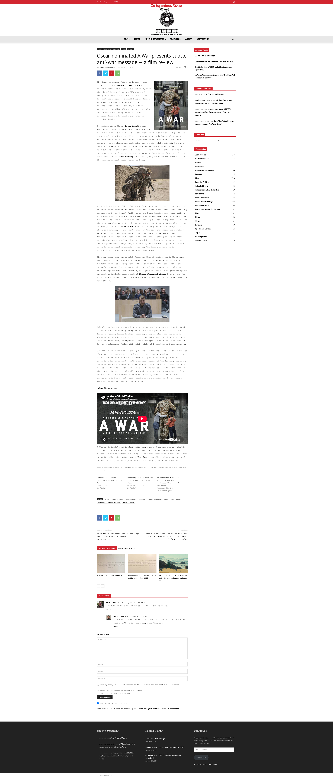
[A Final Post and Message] (111, 563)
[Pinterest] (111, 73)
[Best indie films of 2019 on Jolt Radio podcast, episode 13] (173, 563)
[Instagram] (234, 2)
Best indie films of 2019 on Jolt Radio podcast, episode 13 (173, 578)
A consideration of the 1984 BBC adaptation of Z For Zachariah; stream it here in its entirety (213, 112)
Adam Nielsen (131, 227)
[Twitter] (105, 73)
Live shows (199, 194)
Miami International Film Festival (207, 209)
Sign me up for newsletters (113, 703)
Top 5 (197, 233)
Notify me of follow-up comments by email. (121, 690)
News (197, 217)
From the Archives (202, 182)
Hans (115, 616)
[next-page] (102, 586)
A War (107, 499)
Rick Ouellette (113, 602)
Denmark (142, 499)
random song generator (203, 100)
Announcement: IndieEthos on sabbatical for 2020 (214, 62)
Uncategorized (201, 236)
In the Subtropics (155, 39)
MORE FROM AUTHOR (126, 548)
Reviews (130, 49)
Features (174, 39)
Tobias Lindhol (116, 85)
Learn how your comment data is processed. (159, 709)
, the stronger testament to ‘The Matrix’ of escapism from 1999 (215, 76)
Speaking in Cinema (203, 229)
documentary (200, 166)
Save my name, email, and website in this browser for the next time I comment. (140, 685)
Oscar (124, 49)
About (188, 39)
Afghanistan (131, 499)
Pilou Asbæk (131, 126)
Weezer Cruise (201, 240)
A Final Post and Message (109, 575)
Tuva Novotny (126, 157)
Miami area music (202, 197)
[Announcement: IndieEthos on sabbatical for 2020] (142, 563)
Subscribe (201, 757)
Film (126, 39)
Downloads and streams (204, 170)
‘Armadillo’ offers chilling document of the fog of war (109, 480)
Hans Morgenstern (107, 67)
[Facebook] (230, 2)
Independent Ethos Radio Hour (207, 190)
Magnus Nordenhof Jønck (152, 274)
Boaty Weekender (202, 158)
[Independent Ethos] (166, 20)
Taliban (101, 502)
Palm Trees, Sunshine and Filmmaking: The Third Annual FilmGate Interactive (118, 536)
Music (137, 39)
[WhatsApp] (117, 73)
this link (142, 457)
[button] (233, 39)
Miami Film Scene (202, 205)
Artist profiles (200, 155)
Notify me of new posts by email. (116, 693)
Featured (198, 174)
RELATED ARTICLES (107, 548)
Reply (108, 609)
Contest (198, 162)
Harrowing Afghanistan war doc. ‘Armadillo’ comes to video (140, 480)
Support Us (203, 39)
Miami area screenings (111, 49)
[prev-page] (98, 586)
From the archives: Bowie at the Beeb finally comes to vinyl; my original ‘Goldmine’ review (166, 536)
